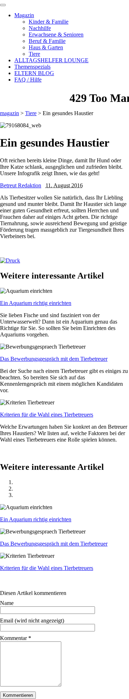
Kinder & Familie (48, 22)
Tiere (34, 54)
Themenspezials (32, 67)
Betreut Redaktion (20, 185)
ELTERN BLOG (34, 73)
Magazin (24, 15)
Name (7, 603)
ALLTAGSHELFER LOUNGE (51, 60)
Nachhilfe (40, 28)
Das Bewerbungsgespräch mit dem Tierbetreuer (54, 359)
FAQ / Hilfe (28, 80)
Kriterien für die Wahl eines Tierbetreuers (46, 415)
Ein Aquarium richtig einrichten (35, 303)
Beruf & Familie (47, 41)
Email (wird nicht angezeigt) (32, 620)
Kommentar (15, 638)
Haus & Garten (46, 47)
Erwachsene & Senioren (56, 34)
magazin (9, 113)
